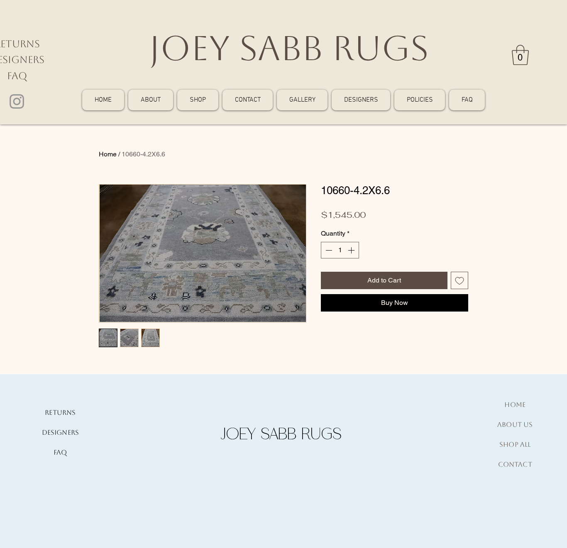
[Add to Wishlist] (459, 280)
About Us (515, 425)
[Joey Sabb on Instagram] (17, 101)
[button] (520, 55)
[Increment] (352, 250)
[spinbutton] (340, 250)
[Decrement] (328, 250)
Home (108, 154)
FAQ (17, 76)
